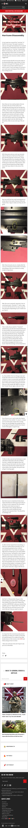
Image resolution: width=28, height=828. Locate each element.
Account (4, 802)
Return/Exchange (6, 808)
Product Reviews (6, 812)
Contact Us (5, 803)
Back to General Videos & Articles (14, 671)
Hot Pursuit (10, 765)
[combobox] (13, 7)
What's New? (10, 684)
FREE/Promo (11, 0)
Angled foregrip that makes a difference (12, 795)
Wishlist (4, 807)
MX (13, 818)
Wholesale (4, 817)
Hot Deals (9, 755)
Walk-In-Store (5, 813)
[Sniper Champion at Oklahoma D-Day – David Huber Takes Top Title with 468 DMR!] (14, 712)
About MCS (5, 805)
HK (10, 818)
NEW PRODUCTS (10, 746)
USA (7, 818)
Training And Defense (7, 815)
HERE (21, 639)
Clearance (4, 0)
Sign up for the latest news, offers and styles (12, 777)
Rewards (25, 0)
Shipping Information (7, 810)
